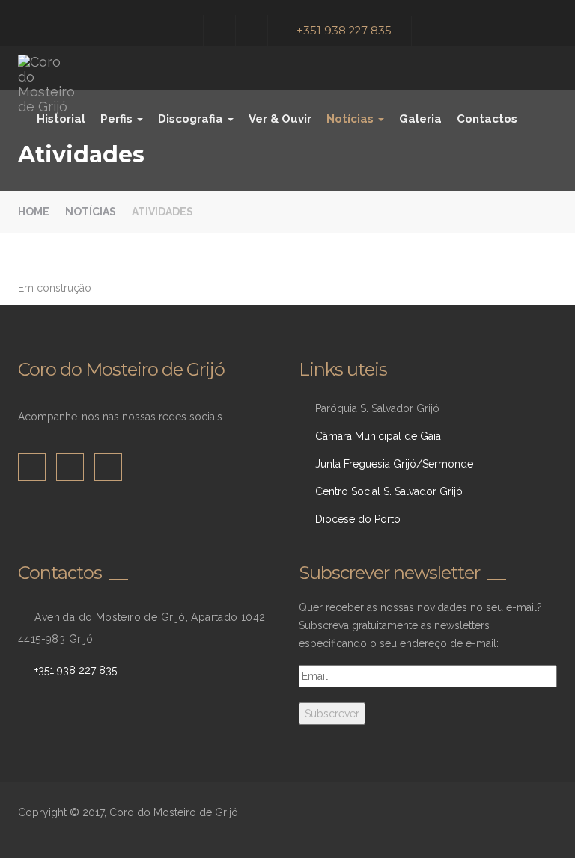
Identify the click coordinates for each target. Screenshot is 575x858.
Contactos (487, 119)
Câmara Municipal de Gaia (378, 436)
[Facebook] (189, 30)
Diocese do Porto (358, 519)
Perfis (118, 119)
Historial (61, 119)
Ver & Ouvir (280, 119)
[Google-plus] (221, 30)
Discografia (192, 119)
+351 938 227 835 (344, 30)
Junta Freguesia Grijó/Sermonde (394, 464)
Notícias (351, 119)
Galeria (420, 119)
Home (33, 212)
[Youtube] (253, 30)
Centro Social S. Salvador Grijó (389, 491)
